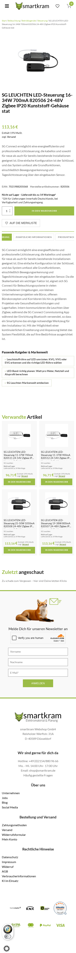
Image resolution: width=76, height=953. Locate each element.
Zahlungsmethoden (14, 825)
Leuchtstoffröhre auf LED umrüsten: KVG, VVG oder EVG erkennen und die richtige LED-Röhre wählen (36, 361)
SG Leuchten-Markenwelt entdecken (27, 382)
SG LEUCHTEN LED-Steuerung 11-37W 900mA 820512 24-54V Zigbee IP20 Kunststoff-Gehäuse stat (56, 456)
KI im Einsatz (10, 880)
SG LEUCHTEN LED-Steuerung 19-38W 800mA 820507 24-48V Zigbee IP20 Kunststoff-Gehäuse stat (56, 525)
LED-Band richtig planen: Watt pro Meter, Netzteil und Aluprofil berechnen (37, 373)
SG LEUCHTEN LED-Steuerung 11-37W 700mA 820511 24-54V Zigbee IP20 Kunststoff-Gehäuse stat (19, 456)
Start (4, 20)
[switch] (7, 936)
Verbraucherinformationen (19, 876)
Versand (11, 136)
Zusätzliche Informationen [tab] (34, 237)
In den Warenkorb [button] (19, 482)
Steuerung (42, 20)
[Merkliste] (57, 6)
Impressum (9, 862)
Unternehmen (11, 793)
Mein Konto (9, 839)
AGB (5, 871)
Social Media (10, 807)
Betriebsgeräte (29, 20)
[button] (6, 948)
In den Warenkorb (44, 210)
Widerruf (7, 866)
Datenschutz (10, 857)
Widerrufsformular (14, 834)
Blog (5, 802)
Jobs (5, 798)
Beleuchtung (14, 20)
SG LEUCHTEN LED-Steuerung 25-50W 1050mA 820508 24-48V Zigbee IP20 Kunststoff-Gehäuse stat (19, 525)
